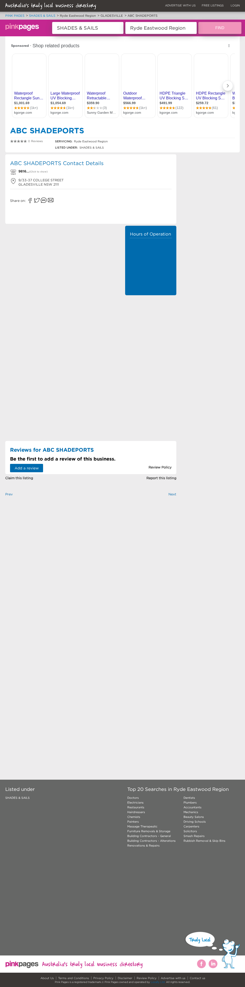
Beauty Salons (194, 816)
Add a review (27, 468)
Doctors (133, 797)
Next (172, 494)
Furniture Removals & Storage (148, 831)
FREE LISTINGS (213, 5)
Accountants (192, 807)
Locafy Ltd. (158, 982)
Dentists (189, 797)
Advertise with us (173, 978)
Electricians (135, 802)
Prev (9, 494)
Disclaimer (125, 978)
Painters (133, 821)
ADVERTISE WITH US (180, 5)
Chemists (133, 816)
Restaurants (135, 807)
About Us (47, 978)
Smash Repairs (194, 835)
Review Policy (146, 978)
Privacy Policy (103, 978)
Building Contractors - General (149, 835)
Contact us (197, 978)
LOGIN (235, 5)
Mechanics (191, 812)
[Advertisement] (151, 369)
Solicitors (190, 831)
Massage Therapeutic (142, 826)
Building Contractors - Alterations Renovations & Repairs (151, 843)
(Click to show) (38, 171)
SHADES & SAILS (17, 797)
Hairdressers (136, 812)
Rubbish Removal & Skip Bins (204, 840)
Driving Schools (195, 821)
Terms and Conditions (73, 978)
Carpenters (191, 826)
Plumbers (190, 802)
